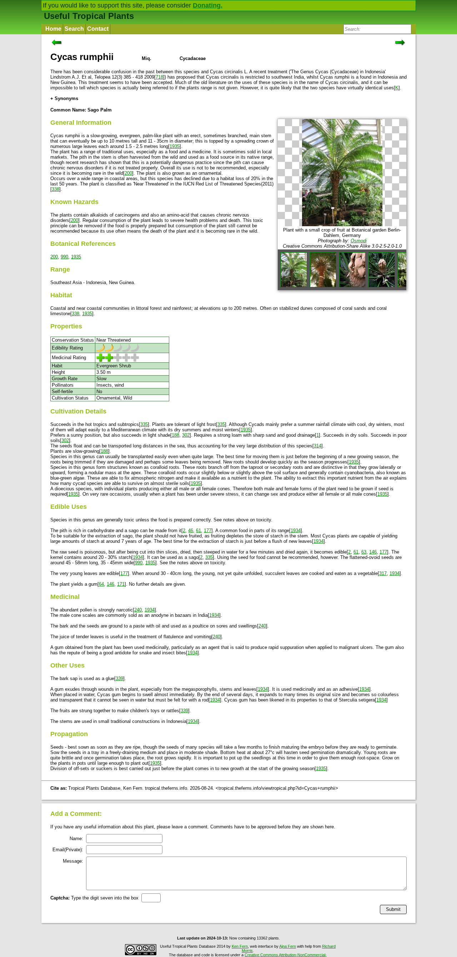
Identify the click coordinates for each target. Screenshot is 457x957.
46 (190, 530)
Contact (98, 29)
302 (186, 435)
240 (138, 610)
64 (101, 584)
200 (128, 173)
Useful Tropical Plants (89, 16)
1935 (175, 146)
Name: (76, 838)
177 (207, 530)
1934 (296, 530)
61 (198, 530)
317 (383, 573)
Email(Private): (67, 849)
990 (64, 256)
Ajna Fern (287, 946)
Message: (73, 861)
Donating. (207, 5)
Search (74, 29)
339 (119, 678)
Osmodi (359, 240)
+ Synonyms (64, 98)
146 (373, 552)
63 (363, 552)
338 (55, 189)
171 (121, 584)
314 (317, 445)
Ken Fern (240, 946)
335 (144, 424)
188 (175, 435)
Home (53, 29)
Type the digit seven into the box (94, 898)
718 (159, 77)
